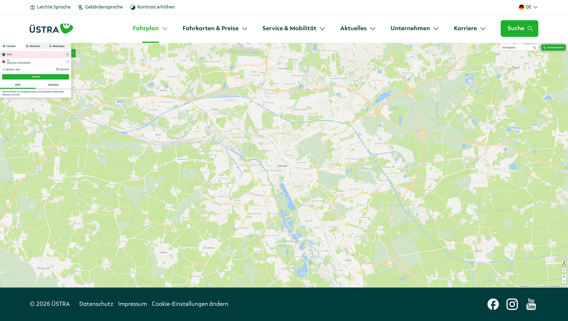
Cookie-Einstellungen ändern (190, 304)
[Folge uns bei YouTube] (531, 304)
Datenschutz (96, 304)
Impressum (132, 304)
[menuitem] (150, 28)
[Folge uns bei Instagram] (512, 304)
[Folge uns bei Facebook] (493, 304)
